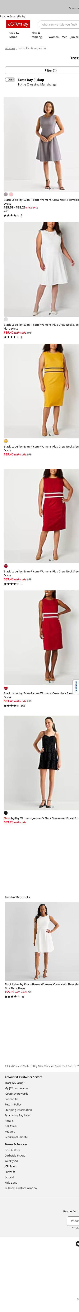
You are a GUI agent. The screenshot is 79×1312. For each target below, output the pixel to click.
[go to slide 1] (50, 189)
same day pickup (31, 80)
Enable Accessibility (12, 16)
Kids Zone (11, 1182)
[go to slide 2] (53, 189)
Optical (9, 1177)
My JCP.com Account (17, 1088)
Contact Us (11, 1099)
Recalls (9, 1120)
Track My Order (15, 1083)
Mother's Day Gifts (33, 1066)
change (51, 84)
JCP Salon (10, 1166)
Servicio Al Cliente (16, 1137)
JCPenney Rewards (16, 1093)
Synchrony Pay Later (17, 1115)
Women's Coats (52, 1066)
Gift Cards (11, 1126)
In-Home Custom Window (21, 1188)
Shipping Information (18, 1110)
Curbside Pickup (15, 1155)
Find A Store (12, 1150)
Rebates (10, 1131)
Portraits (10, 1172)
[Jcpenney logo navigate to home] (18, 24)
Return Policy (13, 1104)
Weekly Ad (11, 1161)
